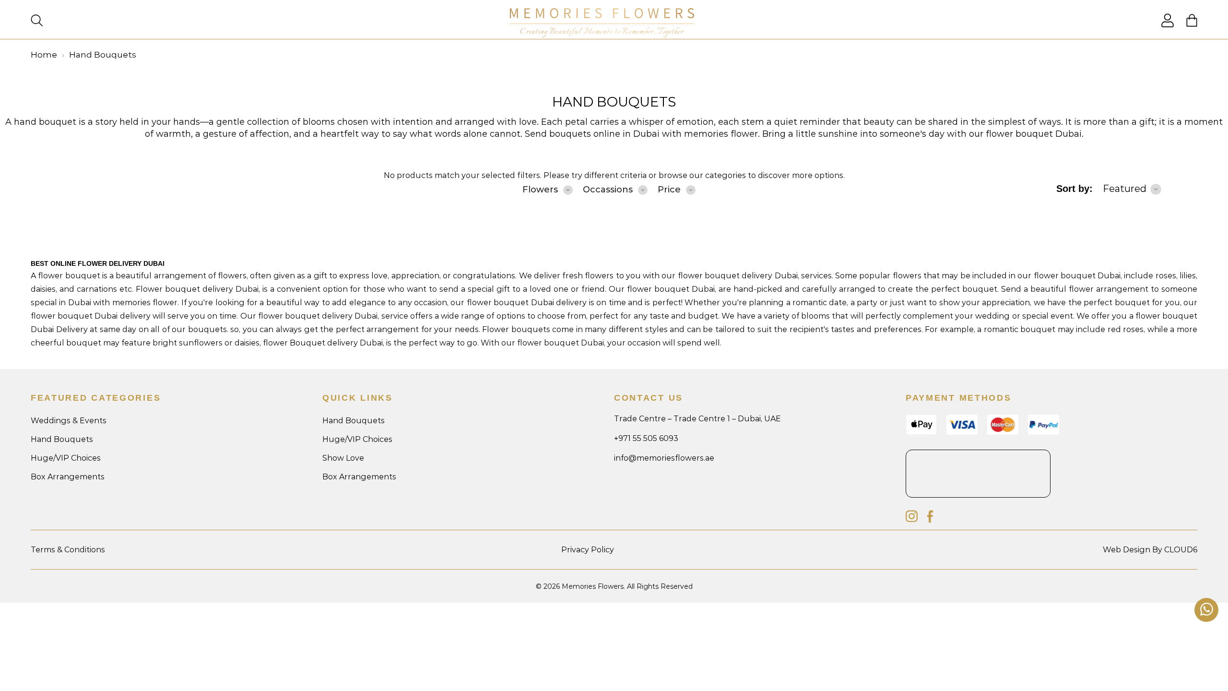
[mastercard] (1002, 432)
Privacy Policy (587, 549)
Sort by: (1074, 188)
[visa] (921, 432)
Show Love (343, 458)
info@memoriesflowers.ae (664, 458)
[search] (37, 21)
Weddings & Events (68, 420)
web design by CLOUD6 (1150, 549)
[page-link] (1167, 24)
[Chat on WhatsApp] (1206, 610)
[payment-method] (1043, 432)
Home (44, 55)
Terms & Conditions (68, 549)
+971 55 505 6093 (646, 438)
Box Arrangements (68, 476)
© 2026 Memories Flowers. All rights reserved (614, 586)
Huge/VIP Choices (66, 458)
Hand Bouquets (614, 102)
